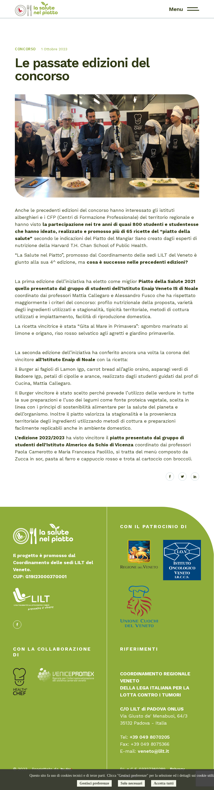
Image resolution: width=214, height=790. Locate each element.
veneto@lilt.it (153, 751)
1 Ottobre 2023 (54, 49)
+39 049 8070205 (150, 737)
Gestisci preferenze (94, 783)
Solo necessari (131, 783)
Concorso (25, 48)
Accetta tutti (164, 783)
